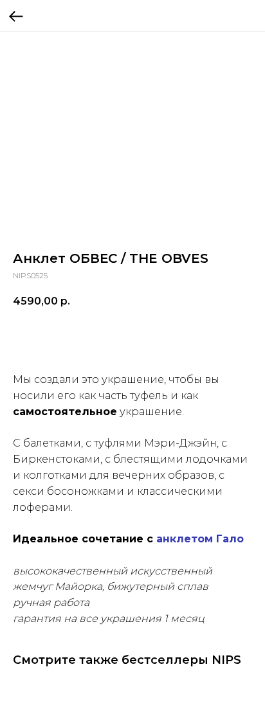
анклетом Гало (200, 539)
